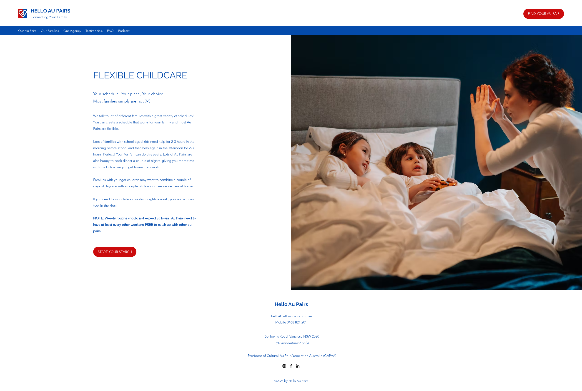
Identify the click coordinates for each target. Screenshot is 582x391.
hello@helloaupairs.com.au (291, 316)
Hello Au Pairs (291, 304)
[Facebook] (291, 366)
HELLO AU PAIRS (50, 11)
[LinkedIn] (298, 366)
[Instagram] (284, 366)
